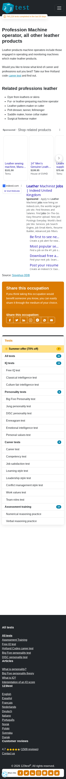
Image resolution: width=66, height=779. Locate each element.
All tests (32, 356)
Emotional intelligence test (22, 427)
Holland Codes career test (17, 648)
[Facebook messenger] (37, 320)
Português (8, 719)
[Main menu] (59, 8)
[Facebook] (9, 320)
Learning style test (17, 470)
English (6, 694)
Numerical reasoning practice (23, 514)
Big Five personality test (16, 652)
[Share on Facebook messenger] (44, 773)
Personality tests (32, 392)
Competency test (16, 456)
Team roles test (15, 499)
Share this (12, 773)
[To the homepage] (15, 8)
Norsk (5, 724)
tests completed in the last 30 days (26, 16)
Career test (12, 449)
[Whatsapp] (44, 320)
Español (7, 698)
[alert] (5, 774)
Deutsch (7, 711)
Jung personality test (18, 406)
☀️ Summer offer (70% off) (32, 348)
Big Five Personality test (20, 399)
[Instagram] (38, 773)
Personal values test (18, 435)
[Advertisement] (33, 563)
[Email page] (51, 320)
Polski (5, 728)
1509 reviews (29, 749)
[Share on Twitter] (26, 773)
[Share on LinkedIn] (32, 773)
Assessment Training (14, 639)
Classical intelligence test (21, 377)
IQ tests (32, 363)
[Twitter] (16, 320)
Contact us (8, 753)
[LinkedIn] (23, 320)
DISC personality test (18, 413)
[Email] (50, 773)
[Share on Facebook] (20, 773)
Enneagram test (15, 420)
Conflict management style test (24, 485)
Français (7, 702)
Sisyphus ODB (21, 275)
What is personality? (14, 669)
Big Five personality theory (18, 673)
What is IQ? (9, 677)
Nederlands (9, 706)
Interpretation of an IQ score (18, 682)
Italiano (6, 715)
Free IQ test (13, 370)
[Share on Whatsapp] (57, 773)
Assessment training (32, 506)
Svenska (7, 732)
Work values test (16, 492)
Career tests (32, 442)
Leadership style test (18, 478)
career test (15, 75)
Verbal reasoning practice (21, 521)
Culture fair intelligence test (22, 384)
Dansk (6, 737)
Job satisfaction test (18, 463)
